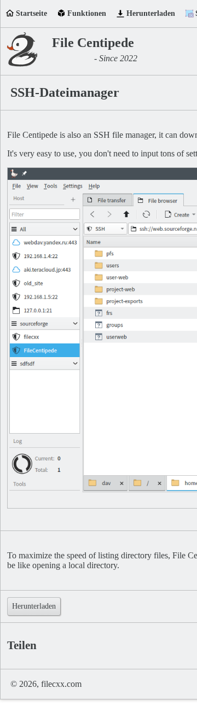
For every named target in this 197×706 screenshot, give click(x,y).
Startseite (31, 13)
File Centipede (93, 43)
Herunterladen (150, 13)
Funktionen (86, 13)
